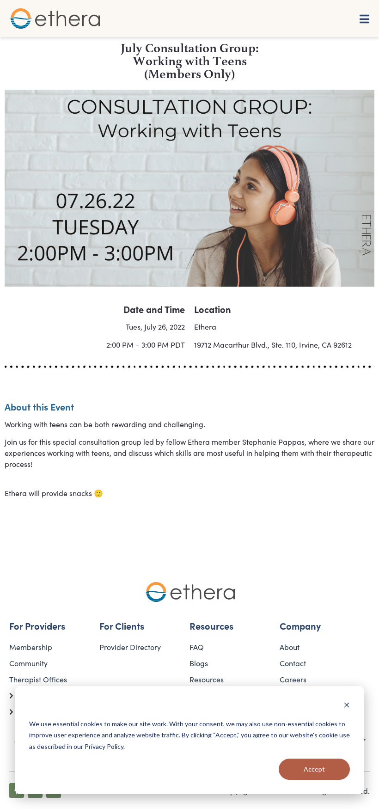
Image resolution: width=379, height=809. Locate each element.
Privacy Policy (104, 746)
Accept (314, 769)
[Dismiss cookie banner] (346, 706)
